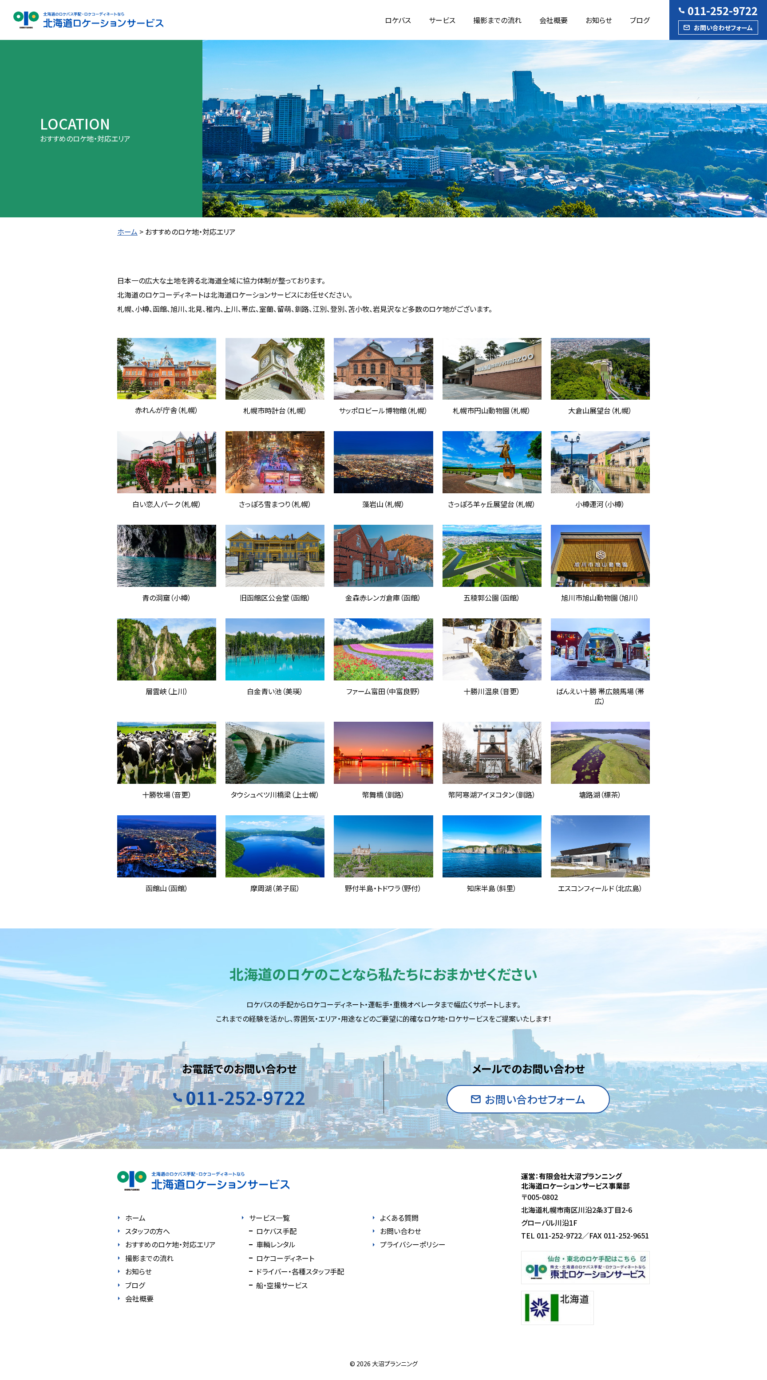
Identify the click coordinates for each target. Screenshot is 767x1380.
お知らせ (598, 20)
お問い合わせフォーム (723, 27)
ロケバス (398, 20)
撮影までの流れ (497, 20)
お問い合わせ (400, 1231)
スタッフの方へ (147, 1231)
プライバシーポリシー (413, 1244)
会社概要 (553, 20)
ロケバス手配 (276, 1231)
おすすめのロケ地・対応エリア (170, 1244)
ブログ (639, 20)
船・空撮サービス (282, 1285)
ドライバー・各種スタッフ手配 (300, 1271)
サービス (442, 20)
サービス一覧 (269, 1218)
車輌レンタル (276, 1244)
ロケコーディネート (285, 1258)
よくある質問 (399, 1218)
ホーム (127, 231)
